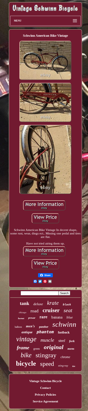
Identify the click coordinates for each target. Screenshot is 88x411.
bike (26, 355)
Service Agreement (45, 401)
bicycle (26, 363)
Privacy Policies (45, 394)
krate (53, 303)
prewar (31, 317)
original (53, 347)
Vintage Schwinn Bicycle (45, 381)
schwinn (64, 324)
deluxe (38, 304)
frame (23, 347)
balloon (18, 326)
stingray (46, 355)
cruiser (51, 310)
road (34, 310)
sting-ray (63, 365)
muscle (47, 340)
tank (24, 303)
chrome (65, 357)
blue (70, 317)
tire (73, 366)
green (36, 348)
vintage (26, 339)
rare (43, 316)
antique (27, 332)
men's (30, 326)
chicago (22, 312)
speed (47, 363)
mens (71, 348)
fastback (64, 332)
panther (43, 326)
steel (61, 340)
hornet (21, 318)
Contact (45, 387)
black (67, 304)
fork (72, 341)
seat (68, 310)
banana (56, 317)
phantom (45, 331)
